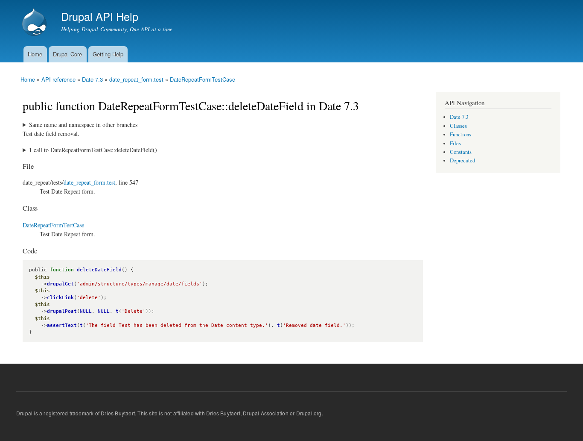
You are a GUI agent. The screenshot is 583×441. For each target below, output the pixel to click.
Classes (458, 125)
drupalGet (60, 284)
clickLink (60, 297)
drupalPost (62, 311)
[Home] (35, 23)
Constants (461, 152)
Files (455, 143)
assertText (62, 325)
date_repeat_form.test (136, 79)
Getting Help (108, 54)
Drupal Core (67, 54)
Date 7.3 (92, 79)
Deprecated (462, 160)
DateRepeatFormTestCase (202, 79)
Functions (460, 134)
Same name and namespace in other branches (83, 125)
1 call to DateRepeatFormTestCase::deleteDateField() (93, 150)
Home (35, 54)
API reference (58, 79)
